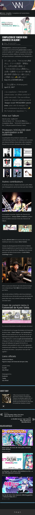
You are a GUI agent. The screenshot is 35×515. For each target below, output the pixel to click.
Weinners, (25, 216)
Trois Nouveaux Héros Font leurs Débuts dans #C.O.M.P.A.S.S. (14, 415)
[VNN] (17, 4)
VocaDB (4, 368)
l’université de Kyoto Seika (15, 307)
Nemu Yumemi (23, 242)
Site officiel (5, 370)
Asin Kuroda (26, 332)
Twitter (4, 378)
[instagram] (20, 512)
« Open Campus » (16, 332)
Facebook (5, 376)
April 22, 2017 (9, 87)
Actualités (8, 13)
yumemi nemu (22, 50)
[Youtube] (18, 512)
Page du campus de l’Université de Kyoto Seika (15, 361)
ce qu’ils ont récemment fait (24, 339)
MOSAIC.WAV (10, 239)
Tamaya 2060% (16, 216)
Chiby (5, 43)
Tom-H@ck (16, 288)
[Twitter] (16, 512)
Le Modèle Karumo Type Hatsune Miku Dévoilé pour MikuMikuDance (21, 420)
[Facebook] (14, 512)
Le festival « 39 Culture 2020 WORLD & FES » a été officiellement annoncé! (17, 472)
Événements (12, 44)
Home (3, 13)
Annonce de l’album (7, 359)
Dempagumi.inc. (6, 47)
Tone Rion (21, 250)
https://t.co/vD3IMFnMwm (13, 80)
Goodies (18, 44)
